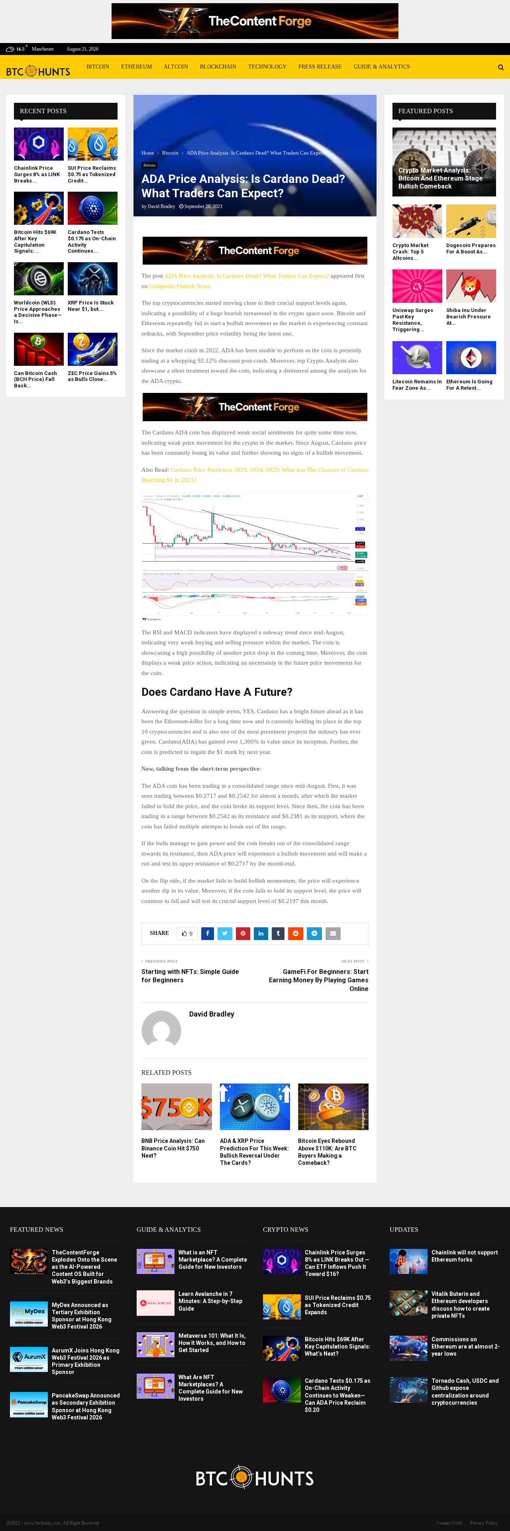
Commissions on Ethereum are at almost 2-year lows (466, 1346)
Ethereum (136, 67)
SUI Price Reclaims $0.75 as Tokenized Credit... (92, 174)
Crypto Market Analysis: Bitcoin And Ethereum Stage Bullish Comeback (440, 178)
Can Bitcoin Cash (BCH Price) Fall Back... (35, 379)
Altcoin (176, 67)
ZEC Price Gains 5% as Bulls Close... (92, 376)
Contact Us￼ (449, 1523)
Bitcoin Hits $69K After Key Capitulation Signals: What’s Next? (338, 1346)
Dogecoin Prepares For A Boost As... (471, 248)
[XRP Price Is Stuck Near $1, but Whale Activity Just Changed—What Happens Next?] (93, 278)
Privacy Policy (484, 1523)
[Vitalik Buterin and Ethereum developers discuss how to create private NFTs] (409, 1302)
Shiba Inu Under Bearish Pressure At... (468, 316)
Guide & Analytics (382, 67)
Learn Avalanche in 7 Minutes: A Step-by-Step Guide (210, 1301)
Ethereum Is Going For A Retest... (469, 385)
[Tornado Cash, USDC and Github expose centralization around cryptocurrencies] (409, 1389)
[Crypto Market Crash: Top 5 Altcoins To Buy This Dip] (417, 221)
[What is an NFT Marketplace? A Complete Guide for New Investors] (156, 1261)
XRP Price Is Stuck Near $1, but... (91, 306)
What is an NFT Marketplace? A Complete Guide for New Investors (212, 1259)
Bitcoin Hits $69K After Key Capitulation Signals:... (35, 241)
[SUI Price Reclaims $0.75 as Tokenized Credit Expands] (93, 144)
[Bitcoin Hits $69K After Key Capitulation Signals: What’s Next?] (39, 208)
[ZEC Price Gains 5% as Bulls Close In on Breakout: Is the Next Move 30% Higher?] (93, 349)
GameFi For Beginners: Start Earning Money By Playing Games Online (319, 980)
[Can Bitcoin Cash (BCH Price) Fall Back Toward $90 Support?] (39, 349)
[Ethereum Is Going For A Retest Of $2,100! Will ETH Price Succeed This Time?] (471, 357)
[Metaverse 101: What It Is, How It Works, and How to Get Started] (156, 1344)
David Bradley (161, 206)
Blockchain (218, 67)
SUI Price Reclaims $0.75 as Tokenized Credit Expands (338, 1305)
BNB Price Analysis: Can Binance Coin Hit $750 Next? (173, 1148)
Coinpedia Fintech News (179, 286)
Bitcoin (97, 67)
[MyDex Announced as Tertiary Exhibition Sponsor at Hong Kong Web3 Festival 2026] (29, 1314)
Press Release (320, 67)
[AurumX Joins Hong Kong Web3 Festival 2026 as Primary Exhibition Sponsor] (29, 1359)
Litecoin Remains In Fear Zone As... (417, 385)
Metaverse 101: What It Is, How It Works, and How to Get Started (212, 1343)
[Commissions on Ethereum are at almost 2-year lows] (409, 1348)
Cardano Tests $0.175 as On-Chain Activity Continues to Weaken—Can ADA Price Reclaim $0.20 (338, 1395)
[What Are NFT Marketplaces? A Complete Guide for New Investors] (156, 1386)
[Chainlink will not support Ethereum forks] (409, 1261)
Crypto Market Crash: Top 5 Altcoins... (410, 251)
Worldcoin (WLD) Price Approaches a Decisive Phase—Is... (38, 312)
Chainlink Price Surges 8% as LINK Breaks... (37, 174)
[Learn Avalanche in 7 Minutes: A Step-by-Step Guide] (156, 1302)
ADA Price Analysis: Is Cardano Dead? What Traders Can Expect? (246, 276)
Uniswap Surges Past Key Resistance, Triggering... (412, 320)
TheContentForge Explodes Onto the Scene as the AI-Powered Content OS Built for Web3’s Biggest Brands (84, 1267)
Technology (267, 67)
